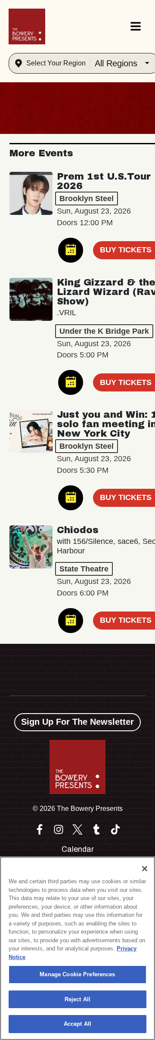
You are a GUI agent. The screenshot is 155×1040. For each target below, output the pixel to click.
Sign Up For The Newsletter (77, 721)
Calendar (78, 849)
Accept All (77, 1024)
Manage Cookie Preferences (77, 974)
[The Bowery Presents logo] (27, 26)
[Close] (144, 868)
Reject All (77, 999)
